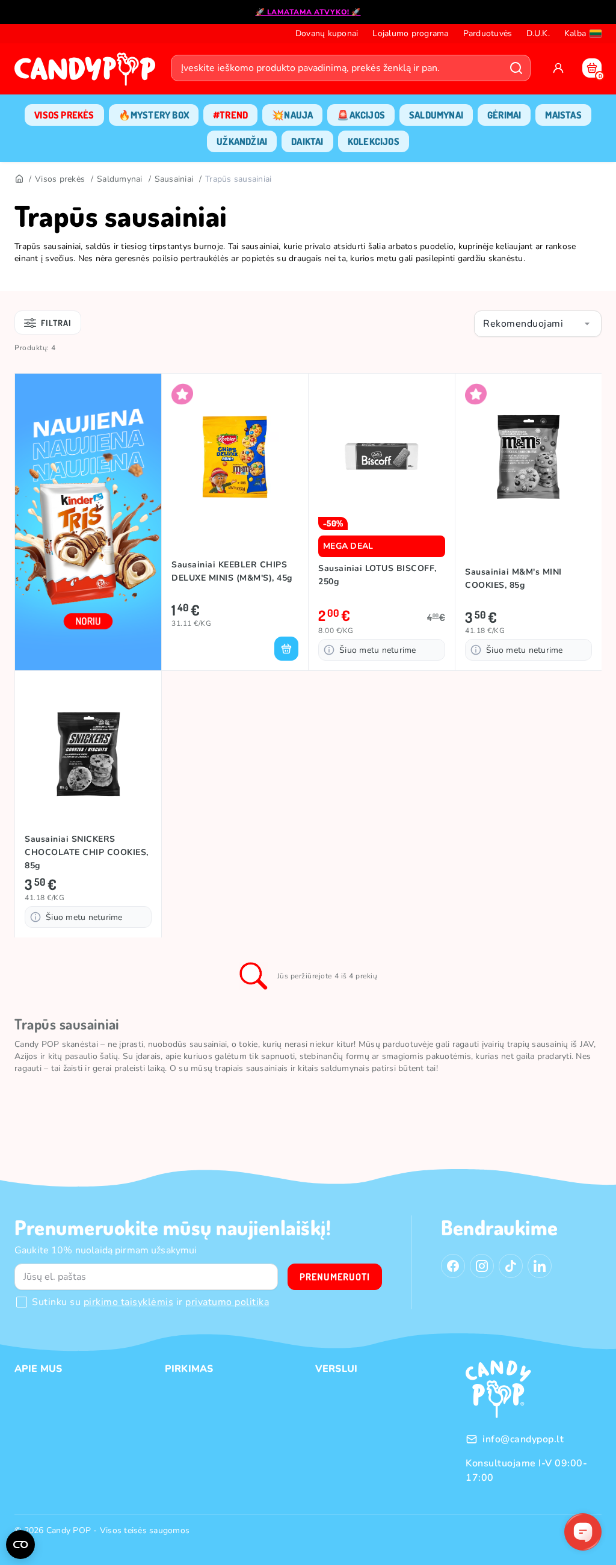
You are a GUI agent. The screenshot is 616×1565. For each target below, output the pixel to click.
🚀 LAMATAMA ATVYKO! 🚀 (308, 12)
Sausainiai (174, 179)
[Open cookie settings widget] (20, 1544)
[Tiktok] (511, 1266)
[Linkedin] (540, 1266)
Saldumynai (120, 179)
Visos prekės (60, 179)
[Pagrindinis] (18, 179)
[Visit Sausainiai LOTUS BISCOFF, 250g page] (381, 457)
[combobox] (538, 323)
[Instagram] (482, 1266)
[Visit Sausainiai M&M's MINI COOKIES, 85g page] (528, 457)
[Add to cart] (286, 649)
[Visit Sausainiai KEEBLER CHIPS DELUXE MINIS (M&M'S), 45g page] (235, 457)
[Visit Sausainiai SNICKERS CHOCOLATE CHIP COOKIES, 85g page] (88, 754)
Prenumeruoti (335, 1277)
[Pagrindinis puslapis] (87, 73)
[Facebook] (453, 1266)
